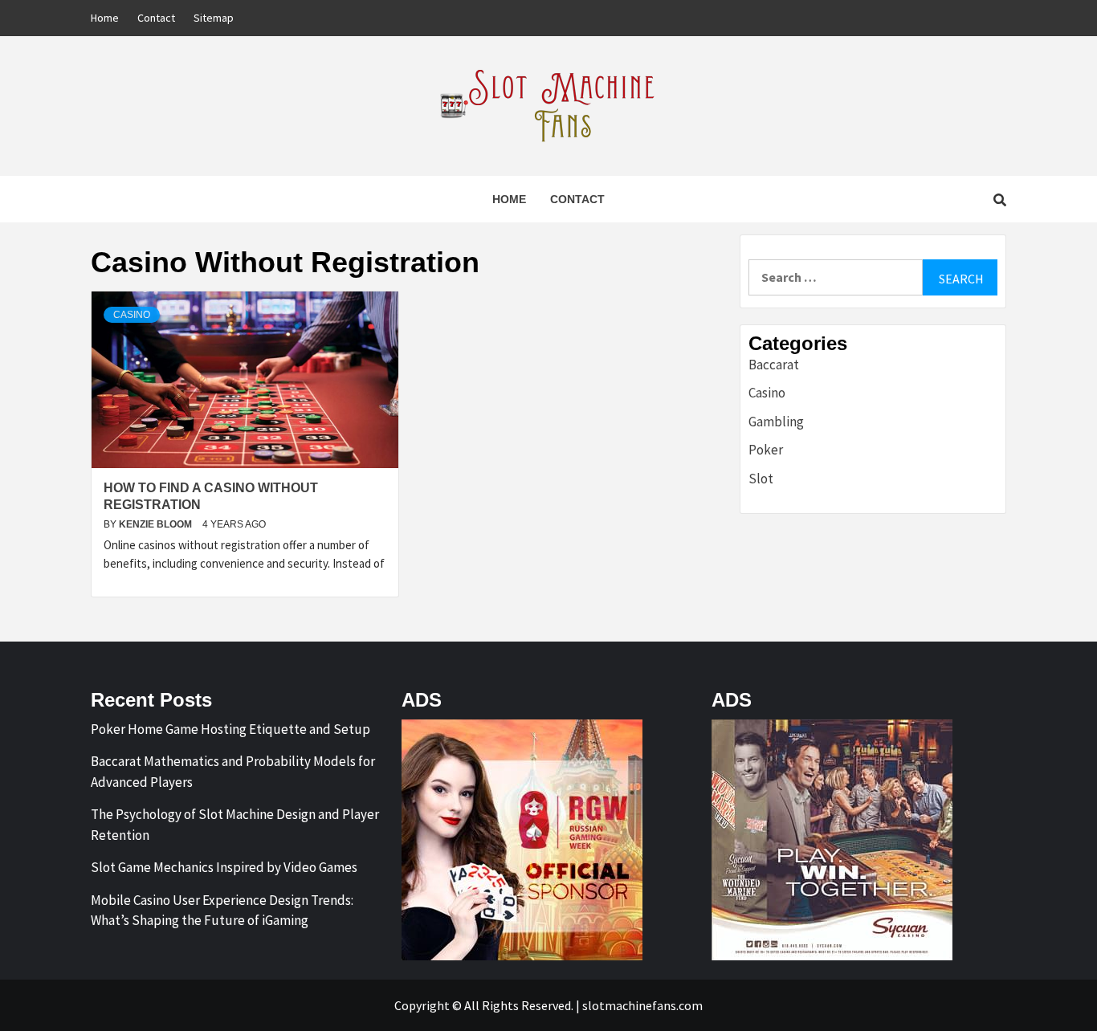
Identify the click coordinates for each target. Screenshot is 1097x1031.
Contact (156, 17)
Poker (765, 449)
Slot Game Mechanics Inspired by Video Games (224, 867)
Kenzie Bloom (156, 524)
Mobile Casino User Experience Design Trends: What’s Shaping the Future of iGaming (222, 910)
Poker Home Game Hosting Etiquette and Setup (230, 729)
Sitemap (214, 17)
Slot (760, 478)
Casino (131, 314)
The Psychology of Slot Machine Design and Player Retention (235, 824)
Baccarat (773, 364)
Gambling (776, 421)
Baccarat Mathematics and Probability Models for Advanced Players (233, 771)
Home (105, 17)
